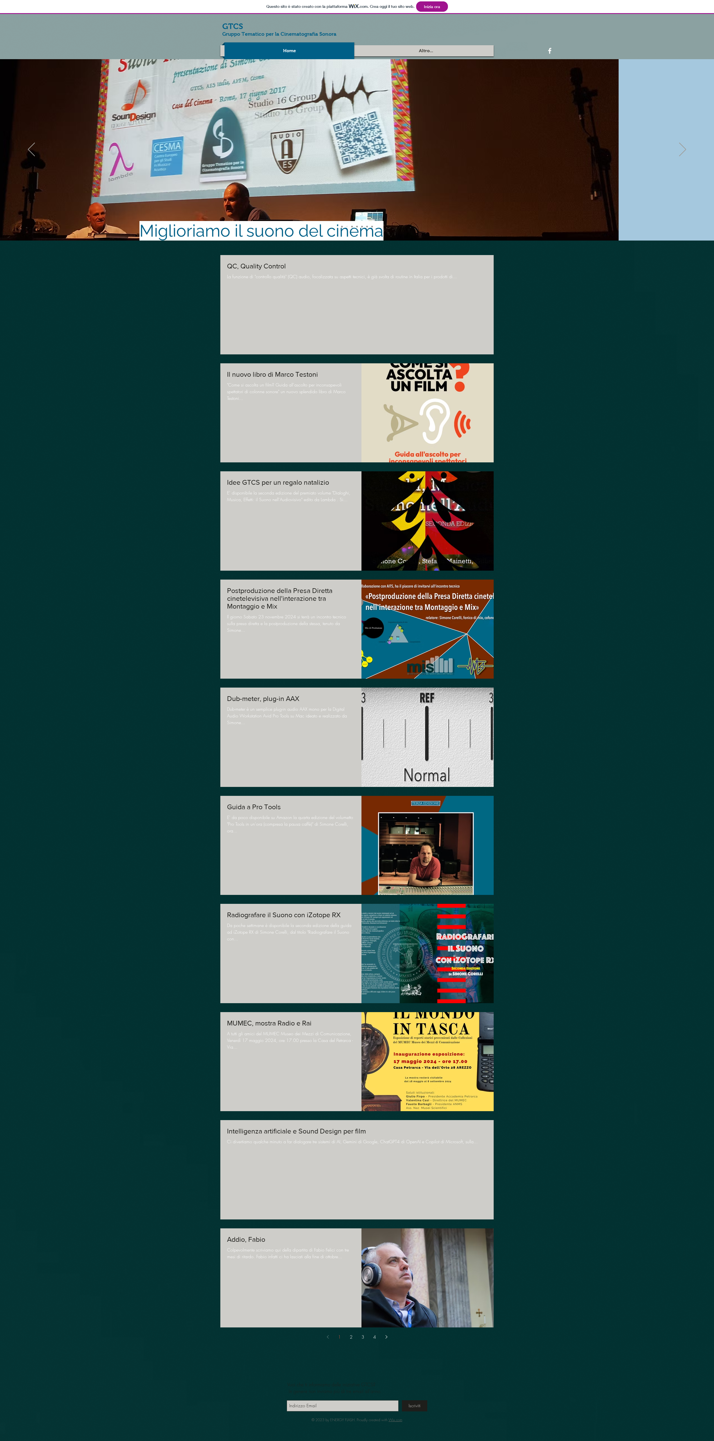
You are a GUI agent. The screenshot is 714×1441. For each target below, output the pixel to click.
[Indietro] (31, 150)
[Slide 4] (357, 226)
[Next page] (386, 1337)
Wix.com (395, 1419)
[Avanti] (682, 150)
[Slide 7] (372, 226)
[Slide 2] (347, 226)
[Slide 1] (342, 226)
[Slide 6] (367, 226)
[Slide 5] (362, 226)
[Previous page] (328, 1337)
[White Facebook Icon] (550, 51)
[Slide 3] (352, 226)
